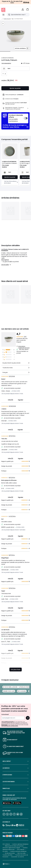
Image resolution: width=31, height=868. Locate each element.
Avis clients (5, 851)
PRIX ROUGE (5, 165)
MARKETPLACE (6, 788)
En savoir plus (13, 799)
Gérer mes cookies (21, 853)
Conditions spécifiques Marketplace (20, 844)
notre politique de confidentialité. (9, 726)
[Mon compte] (23, 9)
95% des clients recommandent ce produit (22, 351)
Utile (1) (10, 430)
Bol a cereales (22, 691)
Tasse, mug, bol (7, 18)
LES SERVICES (6, 768)
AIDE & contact (7, 761)
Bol (12, 18)
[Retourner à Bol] (3, 23)
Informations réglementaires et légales (11, 847)
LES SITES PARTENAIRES (9, 781)
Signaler (20, 400)
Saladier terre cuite (8, 691)
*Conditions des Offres (7, 855)
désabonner (4, 724)
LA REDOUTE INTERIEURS (7, 58)
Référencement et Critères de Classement (14, 846)
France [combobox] (7, 864)
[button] (27, 9)
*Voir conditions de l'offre (7, 721)
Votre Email (5, 714)
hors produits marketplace (16, 118)
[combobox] (15, 363)
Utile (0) (10, 400)
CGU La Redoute (20, 849)
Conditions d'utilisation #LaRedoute (18, 851)
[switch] (18, 118)
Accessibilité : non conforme (17, 856)
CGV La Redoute (6, 844)
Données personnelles (10, 853)
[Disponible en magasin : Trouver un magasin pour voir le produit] (28, 108)
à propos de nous (7, 774)
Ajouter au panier (15, 88)
